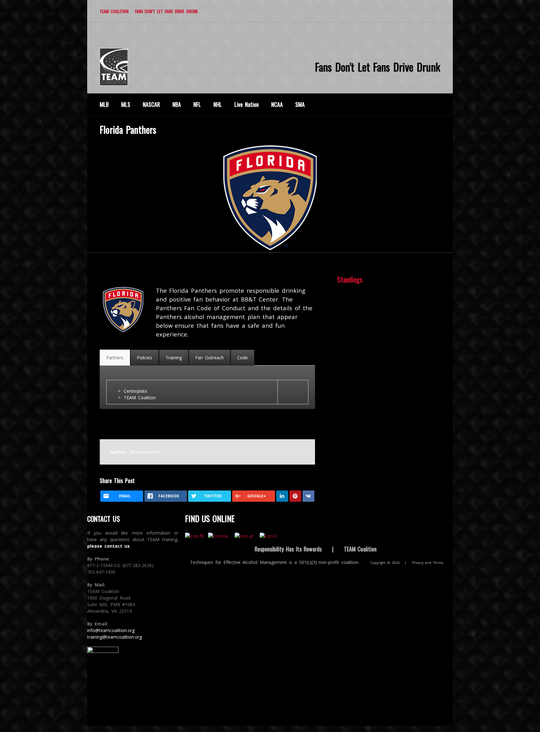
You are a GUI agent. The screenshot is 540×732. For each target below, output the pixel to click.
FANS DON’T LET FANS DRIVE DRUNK (166, 11)
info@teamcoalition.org (111, 630)
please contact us (108, 546)
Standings (349, 279)
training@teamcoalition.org (114, 637)
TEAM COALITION (114, 11)
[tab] (115, 358)
